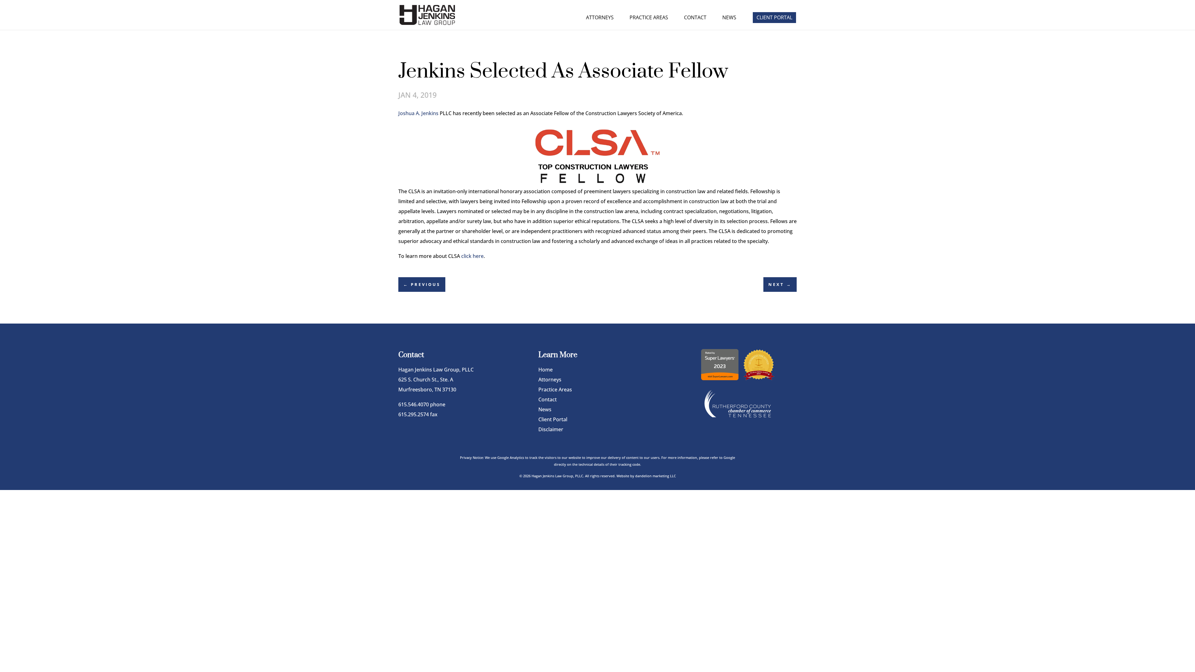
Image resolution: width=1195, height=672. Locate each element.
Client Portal (774, 17)
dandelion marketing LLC (655, 476)
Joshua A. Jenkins (418, 113)
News (729, 18)
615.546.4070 (413, 404)
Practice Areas (649, 18)
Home (545, 369)
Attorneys (600, 18)
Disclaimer (550, 429)
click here (472, 256)
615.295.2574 (413, 414)
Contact (695, 18)
